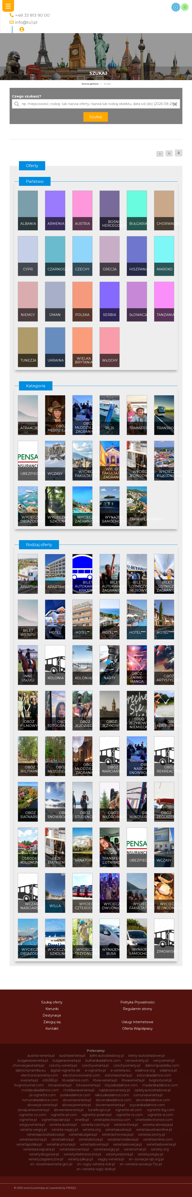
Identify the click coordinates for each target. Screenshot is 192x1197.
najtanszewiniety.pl (114, 1090)
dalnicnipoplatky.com (162, 1065)
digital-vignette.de (65, 1070)
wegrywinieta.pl (32, 1125)
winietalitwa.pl (62, 1139)
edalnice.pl (168, 1070)
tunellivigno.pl (99, 1110)
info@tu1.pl (26, 22)
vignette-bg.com (160, 1110)
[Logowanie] (22, 29)
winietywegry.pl (150, 1154)
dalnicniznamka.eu (30, 1070)
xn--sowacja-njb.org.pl (146, 1159)
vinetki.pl (82, 1120)
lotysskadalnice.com (121, 1085)
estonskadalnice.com (154, 1075)
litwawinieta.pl (133, 1080)
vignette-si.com (160, 1115)
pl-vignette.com (43, 1095)
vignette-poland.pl (96, 1115)
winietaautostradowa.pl (45, 1134)
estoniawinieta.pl (118, 1075)
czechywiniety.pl (126, 1065)
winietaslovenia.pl (94, 1144)
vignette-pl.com (64, 1115)
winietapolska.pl (29, 1144)
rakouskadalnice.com (112, 1095)
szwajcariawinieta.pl (33, 1110)
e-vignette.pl (95, 1070)
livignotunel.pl (160, 1080)
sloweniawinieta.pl (110, 1105)
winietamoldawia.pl (122, 1139)
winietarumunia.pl (61, 1144)
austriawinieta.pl (72, 1055)
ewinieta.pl (29, 1080)
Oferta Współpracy (137, 1028)
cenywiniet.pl (163, 1060)
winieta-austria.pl (63, 1125)
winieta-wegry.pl (33, 1129)
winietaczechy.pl (151, 1134)
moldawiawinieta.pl (78, 1090)
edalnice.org (145, 1070)
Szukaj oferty (52, 1002)
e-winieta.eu (120, 1070)
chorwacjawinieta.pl (28, 1065)
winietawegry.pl (106, 1149)
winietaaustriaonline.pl (154, 1129)
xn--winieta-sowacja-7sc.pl (141, 1164)
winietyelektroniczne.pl (82, 1154)
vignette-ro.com (129, 1115)
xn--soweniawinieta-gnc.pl (51, 1164)
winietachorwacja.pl (117, 1134)
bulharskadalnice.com (103, 1060)
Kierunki (52, 1009)
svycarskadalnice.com (147, 1105)
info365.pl (50, 1080)
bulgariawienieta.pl (33, 1060)
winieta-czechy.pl (95, 1125)
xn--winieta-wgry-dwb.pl (96, 1169)
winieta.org (92, 1129)
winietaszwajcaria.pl (39, 1149)
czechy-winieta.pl (63, 1065)
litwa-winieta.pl (105, 1080)
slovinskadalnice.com (153, 1100)
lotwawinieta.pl (88, 1085)
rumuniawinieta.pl (148, 1095)
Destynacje (52, 1015)
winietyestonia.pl (119, 1154)
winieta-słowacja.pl (158, 1125)
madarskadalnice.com (160, 1085)
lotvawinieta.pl (59, 1085)
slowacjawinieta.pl (76, 1105)
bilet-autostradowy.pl (107, 1055)
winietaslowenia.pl (161, 1144)
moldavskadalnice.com (40, 1090)
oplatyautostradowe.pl (153, 1090)
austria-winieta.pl (41, 1055)
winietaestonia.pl (33, 1139)
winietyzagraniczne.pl (45, 1159)
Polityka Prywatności (137, 1002)
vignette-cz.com (32, 1115)
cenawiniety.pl (136, 1060)
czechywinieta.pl (95, 1065)
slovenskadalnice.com (113, 1100)
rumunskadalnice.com (40, 1100)
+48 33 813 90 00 (32, 15)
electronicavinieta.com (39, 1075)
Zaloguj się (52, 1022)
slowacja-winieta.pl (42, 1105)
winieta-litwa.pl (126, 1125)
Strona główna (90, 84)
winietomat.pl (135, 1149)
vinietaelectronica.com (112, 1120)
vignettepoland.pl (55, 1120)
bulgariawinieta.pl (67, 1060)
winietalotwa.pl (91, 1139)
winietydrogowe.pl (44, 1154)
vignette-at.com (128, 1110)
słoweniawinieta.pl (68, 1110)
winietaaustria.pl (118, 1129)
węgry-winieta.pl (111, 1159)
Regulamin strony (137, 1009)
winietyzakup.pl (80, 1159)
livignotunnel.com (29, 1085)
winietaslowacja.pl (127, 1144)
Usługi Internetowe (137, 1022)
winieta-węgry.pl (65, 1129)
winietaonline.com (158, 1139)
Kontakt (52, 1028)
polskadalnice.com (75, 1095)
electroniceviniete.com (81, 1075)
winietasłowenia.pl (74, 1149)
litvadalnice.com (75, 1080)
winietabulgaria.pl (83, 1134)
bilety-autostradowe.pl (147, 1055)
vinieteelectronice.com (154, 1120)
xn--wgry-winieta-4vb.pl (96, 1164)
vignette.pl (28, 1120)
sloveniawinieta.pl (77, 1100)
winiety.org (160, 1149)
